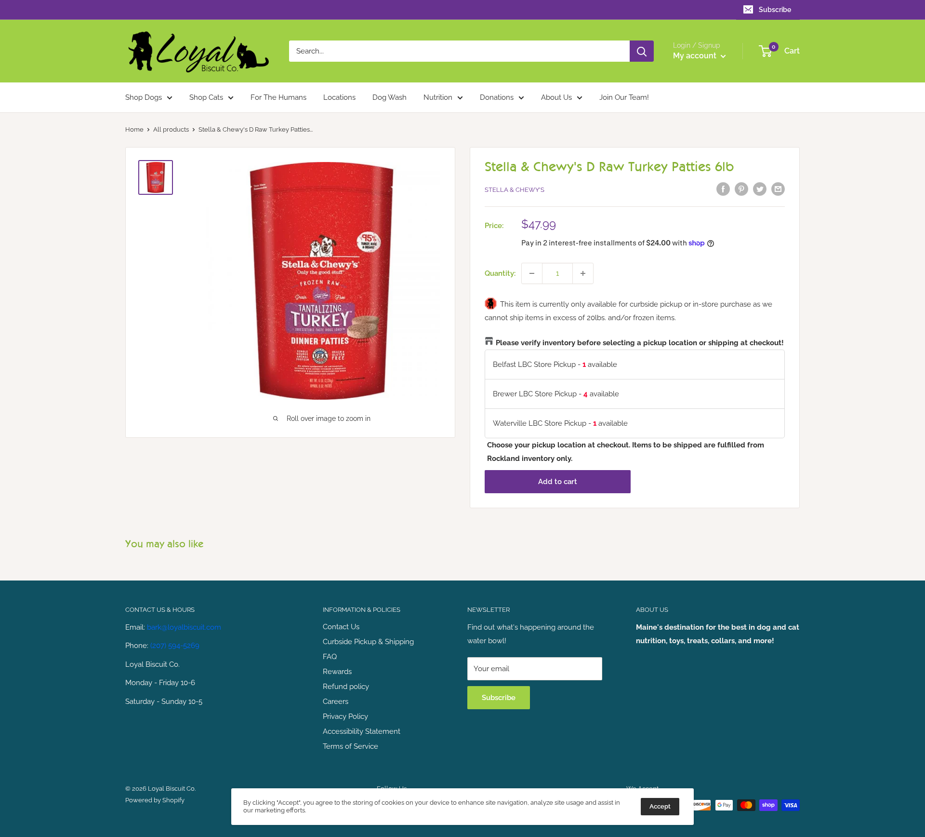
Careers (335, 701)
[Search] (642, 51)
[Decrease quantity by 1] (532, 273)
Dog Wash (389, 97)
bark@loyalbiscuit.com (184, 627)
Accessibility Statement (361, 731)
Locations (339, 97)
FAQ (330, 656)
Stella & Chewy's (514, 189)
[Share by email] (778, 189)
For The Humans (278, 97)
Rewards (337, 671)
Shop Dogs (143, 97)
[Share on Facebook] (723, 189)
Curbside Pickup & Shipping (368, 641)
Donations (497, 97)
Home (134, 129)
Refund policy (346, 686)
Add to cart (557, 481)
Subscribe (775, 10)
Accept (660, 806)
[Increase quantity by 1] (583, 273)
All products (171, 129)
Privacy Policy (345, 716)
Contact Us (341, 626)
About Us (556, 97)
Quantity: (500, 273)
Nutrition (437, 97)
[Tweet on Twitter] (759, 189)
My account (695, 55)
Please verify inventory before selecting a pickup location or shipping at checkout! (640, 342)
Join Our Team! (624, 97)
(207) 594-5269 (174, 645)
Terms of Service (350, 746)
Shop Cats (206, 97)
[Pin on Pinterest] (741, 189)
